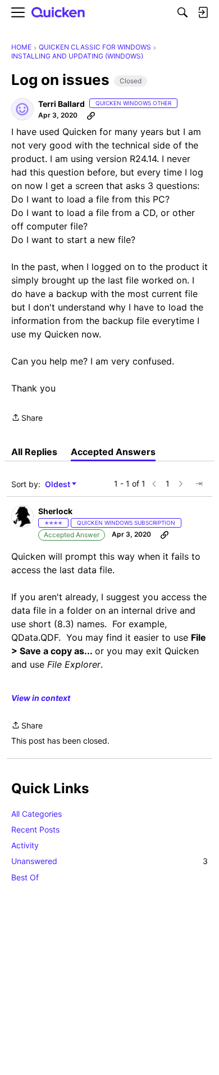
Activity (25, 845)
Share (27, 418)
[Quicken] (58, 12)
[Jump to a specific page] (199, 484)
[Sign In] (203, 12)
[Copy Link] (91, 115)
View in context (40, 698)
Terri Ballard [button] (61, 104)
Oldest (58, 484)
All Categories (36, 813)
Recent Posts (35, 829)
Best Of (25, 877)
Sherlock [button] (55, 511)
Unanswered (109, 861)
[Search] (182, 12)
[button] (22, 109)
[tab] (34, 451)
